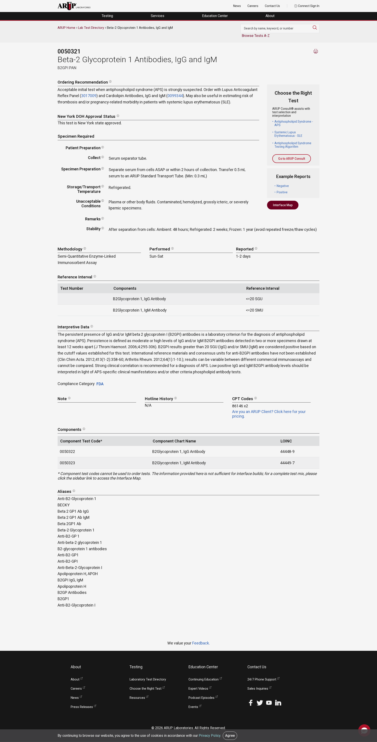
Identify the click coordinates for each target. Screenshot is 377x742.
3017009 (88, 95)
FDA (100, 384)
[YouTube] (269, 702)
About (270, 16)
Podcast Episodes (201, 698)
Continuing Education (203, 679)
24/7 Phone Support (261, 679)
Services (158, 16)
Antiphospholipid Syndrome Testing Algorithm (292, 144)
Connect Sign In (308, 6)
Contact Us (272, 6)
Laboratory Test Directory (148, 679)
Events (193, 707)
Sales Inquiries (257, 689)
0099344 (175, 95)
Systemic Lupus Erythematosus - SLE (288, 133)
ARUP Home (66, 28)
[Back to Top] (364, 716)
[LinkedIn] (278, 702)
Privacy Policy (209, 735)
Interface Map (283, 205)
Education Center (215, 16)
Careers (252, 6)
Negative (283, 186)
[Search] (316, 27)
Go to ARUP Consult (291, 158)
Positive (282, 192)
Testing (108, 16)
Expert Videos (198, 689)
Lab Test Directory (91, 28)
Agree (230, 735)
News (237, 6)
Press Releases (82, 707)
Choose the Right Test (145, 689)
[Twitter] (260, 702)
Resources (137, 698)
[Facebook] (250, 702)
